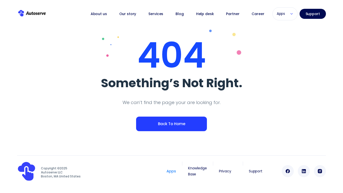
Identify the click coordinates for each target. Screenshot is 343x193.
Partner (232, 13)
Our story (127, 13)
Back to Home (171, 123)
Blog (180, 13)
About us (99, 13)
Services (155, 13)
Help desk (205, 13)
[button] (285, 13)
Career (258, 13)
